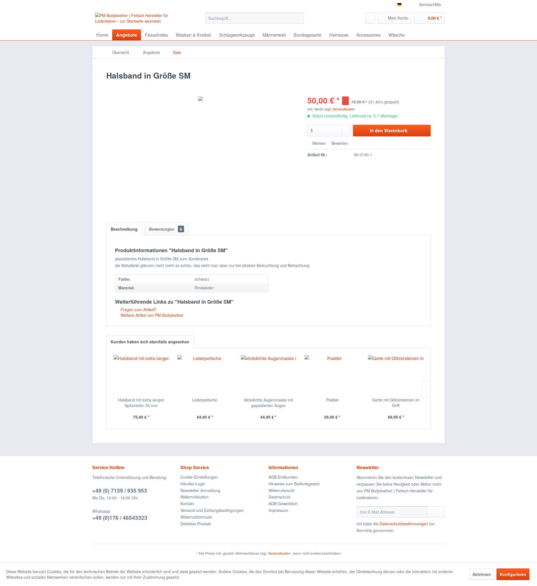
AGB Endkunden (283, 477)
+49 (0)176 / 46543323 (119, 517)
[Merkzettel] (370, 18)
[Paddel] (332, 374)
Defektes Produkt (195, 523)
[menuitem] (254, 18)
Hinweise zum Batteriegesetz (294, 483)
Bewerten (339, 143)
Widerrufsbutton (194, 497)
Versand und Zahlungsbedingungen (212, 510)
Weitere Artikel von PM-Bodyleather (151, 315)
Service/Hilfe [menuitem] (430, 4)
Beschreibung (124, 229)
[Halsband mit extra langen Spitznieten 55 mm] (141, 374)
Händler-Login (192, 483)
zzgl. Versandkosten (339, 109)
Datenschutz (279, 497)
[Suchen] (299, 18)
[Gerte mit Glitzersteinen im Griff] (395, 374)
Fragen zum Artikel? (137, 309)
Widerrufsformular (196, 517)
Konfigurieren (513, 574)
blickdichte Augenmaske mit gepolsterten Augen (268, 402)
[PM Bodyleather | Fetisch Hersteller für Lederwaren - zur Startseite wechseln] (137, 20)
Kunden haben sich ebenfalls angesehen (150, 341)
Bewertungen (165, 229)
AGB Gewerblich (283, 503)
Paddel (332, 400)
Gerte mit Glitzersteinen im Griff (396, 402)
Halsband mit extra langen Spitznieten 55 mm (141, 402)
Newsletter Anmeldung (200, 490)
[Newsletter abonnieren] (435, 512)
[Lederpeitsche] (205, 374)
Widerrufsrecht (281, 490)
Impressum (278, 510)
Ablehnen (481, 574)
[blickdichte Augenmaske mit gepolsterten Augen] (268, 374)
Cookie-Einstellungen (199, 477)
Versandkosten (279, 553)
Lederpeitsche (204, 400)
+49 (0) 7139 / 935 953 (119, 490)
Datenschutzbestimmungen (404, 523)
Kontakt (187, 503)
